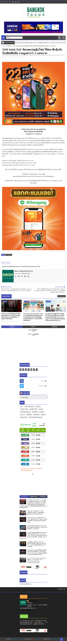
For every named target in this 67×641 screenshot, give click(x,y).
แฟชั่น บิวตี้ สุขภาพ (25, 412)
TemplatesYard (38, 639)
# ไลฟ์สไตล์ (8, 255)
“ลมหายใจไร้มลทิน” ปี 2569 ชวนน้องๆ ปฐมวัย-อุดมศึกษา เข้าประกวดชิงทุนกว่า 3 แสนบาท (37, 527)
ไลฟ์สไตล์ (9, 46)
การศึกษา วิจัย (24, 409)
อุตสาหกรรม (23, 417)
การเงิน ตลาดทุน (29, 406)
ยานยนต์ (41, 412)
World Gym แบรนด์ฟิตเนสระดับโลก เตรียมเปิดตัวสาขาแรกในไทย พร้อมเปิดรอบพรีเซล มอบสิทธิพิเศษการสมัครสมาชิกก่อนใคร (10, 316)
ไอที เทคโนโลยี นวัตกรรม (35, 417)
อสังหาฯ (43, 414)
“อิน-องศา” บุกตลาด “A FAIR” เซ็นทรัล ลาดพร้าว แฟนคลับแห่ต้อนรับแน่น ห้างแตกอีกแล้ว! (35, 512)
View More (62, 296)
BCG (21, 406)
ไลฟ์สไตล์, (23, 57)
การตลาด (37, 406)
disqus (33, 326)
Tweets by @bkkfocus (25, 584)
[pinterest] (16, 2)
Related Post (6, 296)
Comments (42, 496)
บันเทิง (41, 409)
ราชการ (22, 414)
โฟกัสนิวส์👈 (33, 496)
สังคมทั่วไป (36, 414)
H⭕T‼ (24, 496)
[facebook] (10, 2)
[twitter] (13, 2)
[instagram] (18, 2)
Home (3, 46)
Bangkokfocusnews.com (17, 639)
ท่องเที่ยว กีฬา (33, 409)
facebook (54, 326)
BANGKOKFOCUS (33, 601)
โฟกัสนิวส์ (34, 412)
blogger (12, 326)
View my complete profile (26, 610)
